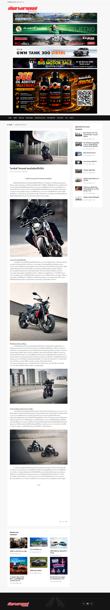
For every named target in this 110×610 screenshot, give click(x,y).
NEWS (15, 118)
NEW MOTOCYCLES (40, 118)
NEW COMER (29, 118)
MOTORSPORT (51, 118)
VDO (66, 118)
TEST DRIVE (60, 118)
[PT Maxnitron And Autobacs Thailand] (55, 28)
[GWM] (55, 51)
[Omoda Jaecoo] (55, 17)
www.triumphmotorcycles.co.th (32, 474)
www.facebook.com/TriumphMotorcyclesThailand (51, 478)
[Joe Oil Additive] (55, 91)
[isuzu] (55, 40)
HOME (10, 118)
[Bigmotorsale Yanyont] (55, 62)
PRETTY (72, 118)
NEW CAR (21, 118)
